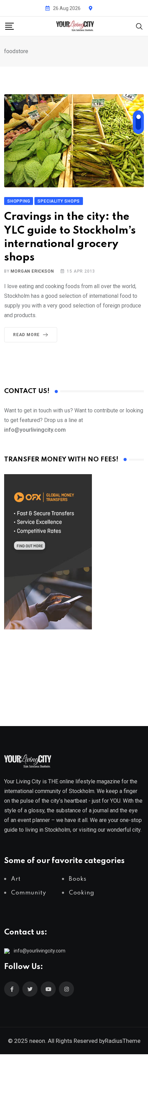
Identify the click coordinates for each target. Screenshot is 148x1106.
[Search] (139, 25)
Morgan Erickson (32, 271)
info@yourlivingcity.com (39, 950)
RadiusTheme (122, 1040)
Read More (26, 334)
